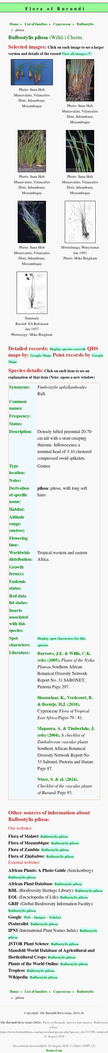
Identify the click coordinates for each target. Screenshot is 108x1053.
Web (27, 917)
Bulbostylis (85, 23)
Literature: (19, 652)
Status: (15, 423)
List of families (36, 23)
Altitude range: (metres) (16, 523)
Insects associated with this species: (18, 620)
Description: (20, 431)
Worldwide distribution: (20, 555)
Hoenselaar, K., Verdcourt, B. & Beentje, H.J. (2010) (65, 700)
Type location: (17, 469)
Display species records (68, 348)
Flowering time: (18, 541)
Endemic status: (17, 584)
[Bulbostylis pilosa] (32, 71)
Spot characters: (19, 641)
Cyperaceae (62, 23)
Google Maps (40, 355)
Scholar (55, 917)
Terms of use (54, 1050)
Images (39, 917)
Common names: (18, 404)
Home (14, 23)
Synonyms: (19, 387)
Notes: (15, 480)
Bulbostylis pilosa (54, 836)
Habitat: (17, 509)
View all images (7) (76, 53)
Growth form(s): (16, 570)
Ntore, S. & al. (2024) (57, 779)
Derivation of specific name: (19, 494)
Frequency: (20, 415)
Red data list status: (18, 599)
